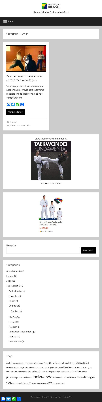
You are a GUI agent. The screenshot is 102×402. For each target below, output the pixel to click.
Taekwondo (12, 285)
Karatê (67, 367)
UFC (29, 383)
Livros (12, 322)
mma (61, 371)
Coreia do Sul (82, 363)
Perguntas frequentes (20, 331)
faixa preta (28, 368)
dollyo (22, 367)
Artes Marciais (13, 271)
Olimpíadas (77, 371)
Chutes (14, 311)
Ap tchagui (11, 363)
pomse (84, 371)
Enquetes (13, 296)
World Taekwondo (38, 383)
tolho (18, 383)
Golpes (12, 305)
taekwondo (42, 376)
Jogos (9, 280)
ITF (56, 367)
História (13, 317)
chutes (72, 363)
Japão (60, 368)
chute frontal (63, 363)
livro (8, 372)
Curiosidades (15, 291)
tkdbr (13, 383)
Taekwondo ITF (59, 378)
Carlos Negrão (32, 363)
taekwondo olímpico (75, 377)
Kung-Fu (88, 368)
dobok (16, 368)
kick (72, 368)
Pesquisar (11, 245)
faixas (35, 368)
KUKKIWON (79, 368)
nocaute (67, 372)
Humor (13, 122)
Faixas (12, 301)
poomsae (11, 377)
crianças (9, 368)
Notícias (13, 327)
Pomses (13, 336)
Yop (53, 383)
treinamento (15, 341)
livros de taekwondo (18, 372)
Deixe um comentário (20, 125)
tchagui (89, 377)
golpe (52, 367)
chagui (40, 363)
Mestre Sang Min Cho (50, 372)
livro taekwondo (34, 371)
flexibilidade (44, 368)
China (46, 363)
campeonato (21, 363)
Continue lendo (15, 112)
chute (53, 362)
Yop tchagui (60, 383)
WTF (49, 383)
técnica (23, 383)
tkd (8, 383)
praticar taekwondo (24, 378)
